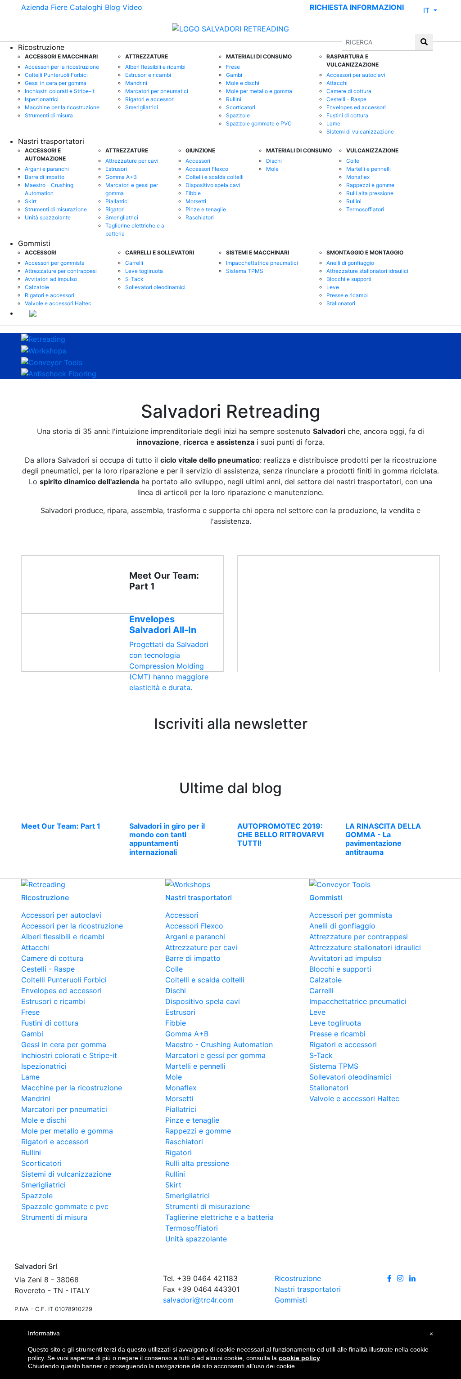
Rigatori (115, 209)
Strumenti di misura (49, 115)
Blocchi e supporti (348, 279)
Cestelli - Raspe (346, 99)
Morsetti (195, 201)
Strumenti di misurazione (56, 209)
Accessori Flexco (206, 168)
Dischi (274, 160)
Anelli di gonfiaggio (350, 262)
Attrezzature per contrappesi (61, 271)
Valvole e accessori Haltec (58, 303)
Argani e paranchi (47, 168)
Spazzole (238, 115)
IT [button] (427, 10)
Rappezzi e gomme (370, 185)
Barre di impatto (44, 177)
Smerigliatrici (141, 107)
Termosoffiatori (365, 209)
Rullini (233, 99)
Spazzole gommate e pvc (64, 1206)
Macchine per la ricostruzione (62, 107)
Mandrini (136, 83)
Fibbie (193, 193)
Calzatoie (37, 287)
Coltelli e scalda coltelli (214, 177)
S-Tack (134, 279)
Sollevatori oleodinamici (155, 287)
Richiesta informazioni (357, 7)
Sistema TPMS (244, 271)
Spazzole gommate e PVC (259, 123)
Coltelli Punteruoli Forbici (56, 74)
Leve (332, 287)
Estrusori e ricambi (148, 74)
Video (132, 7)
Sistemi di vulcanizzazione (360, 131)
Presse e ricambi (347, 295)
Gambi (234, 74)
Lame (333, 123)
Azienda (35, 7)
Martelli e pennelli (368, 168)
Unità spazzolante (48, 217)
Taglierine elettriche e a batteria (134, 229)
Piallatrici (117, 201)
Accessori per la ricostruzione (62, 66)
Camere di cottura (348, 91)
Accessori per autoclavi (355, 74)
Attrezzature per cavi (131, 160)
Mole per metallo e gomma (259, 91)
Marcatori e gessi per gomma (131, 189)
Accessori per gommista (55, 262)
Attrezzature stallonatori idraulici (367, 271)
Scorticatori (240, 107)
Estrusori (116, 168)
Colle (352, 160)
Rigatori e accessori (150, 99)
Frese (233, 66)
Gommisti (34, 243)
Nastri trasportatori (51, 141)
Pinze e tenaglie (205, 209)
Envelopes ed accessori (356, 107)
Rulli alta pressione (369, 193)
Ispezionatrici (42, 99)
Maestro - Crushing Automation (49, 189)
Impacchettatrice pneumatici (262, 262)
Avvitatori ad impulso (51, 279)
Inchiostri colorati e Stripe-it (60, 91)
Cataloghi (86, 7)
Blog (112, 7)
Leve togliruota (144, 271)
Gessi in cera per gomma (55, 83)
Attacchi (337, 83)
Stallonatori (340, 303)
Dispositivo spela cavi (212, 185)
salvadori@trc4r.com (198, 1299)
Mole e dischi (242, 83)
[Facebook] (389, 1278)
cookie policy (299, 1357)
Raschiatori (199, 217)
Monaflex (358, 177)
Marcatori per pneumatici (156, 91)
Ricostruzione (298, 1278)
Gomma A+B (121, 177)
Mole (272, 168)
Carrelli (134, 262)
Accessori (197, 160)
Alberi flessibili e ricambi (155, 66)
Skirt (30, 201)
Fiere (59, 7)
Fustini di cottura (347, 115)
